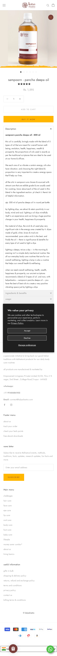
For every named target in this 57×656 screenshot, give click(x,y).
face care (8, 505)
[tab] (28, 129)
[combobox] (28, 649)
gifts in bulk (8, 570)
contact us (8, 595)
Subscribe (14, 477)
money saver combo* (13, 544)
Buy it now (28, 119)
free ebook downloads (13, 435)
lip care (7, 515)
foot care (7, 529)
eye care (7, 510)
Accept (27, 330)
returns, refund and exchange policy (19, 580)
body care (8, 524)
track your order (10, 426)
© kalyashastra (28, 612)
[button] (24, 84)
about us (7, 421)
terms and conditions (13, 585)
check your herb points (13, 431)
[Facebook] (5, 404)
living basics (9, 554)
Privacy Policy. (17, 323)
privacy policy (10, 590)
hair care (7, 500)
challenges (8, 495)
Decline (27, 338)
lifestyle (7, 539)
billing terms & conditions (15, 599)
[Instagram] (11, 404)
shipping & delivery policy (15, 575)
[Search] (48, 5)
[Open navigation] (4, 5)
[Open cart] (53, 5)
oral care (7, 520)
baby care (8, 534)
